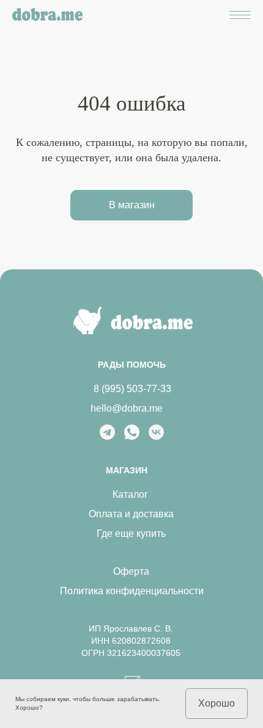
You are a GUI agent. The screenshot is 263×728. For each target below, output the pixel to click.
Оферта (131, 571)
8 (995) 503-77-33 (132, 389)
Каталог (130, 494)
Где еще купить (131, 533)
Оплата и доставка (131, 514)
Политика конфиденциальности (132, 591)
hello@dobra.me (127, 408)
